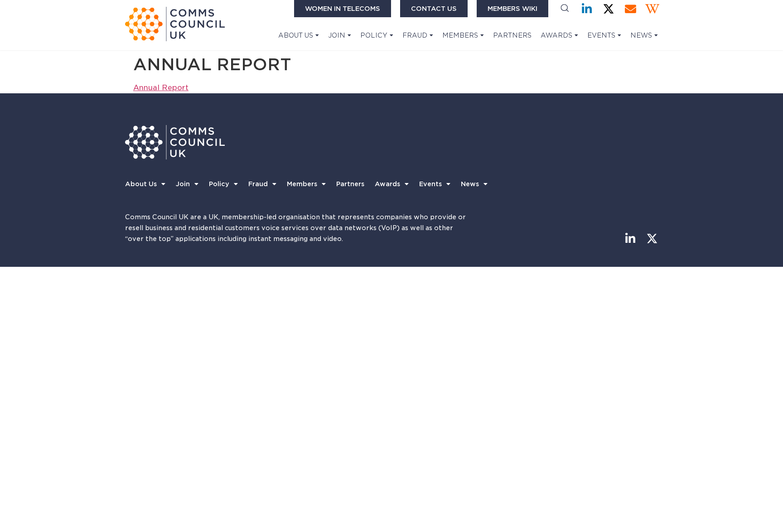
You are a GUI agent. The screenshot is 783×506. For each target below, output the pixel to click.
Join (336, 35)
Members (460, 35)
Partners (512, 35)
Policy (373, 35)
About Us (295, 35)
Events (601, 35)
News (641, 35)
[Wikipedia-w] (652, 8)
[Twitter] (608, 8)
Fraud (414, 35)
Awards (556, 35)
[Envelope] (630, 8)
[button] (564, 8)
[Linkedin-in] (587, 8)
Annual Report (160, 87)
